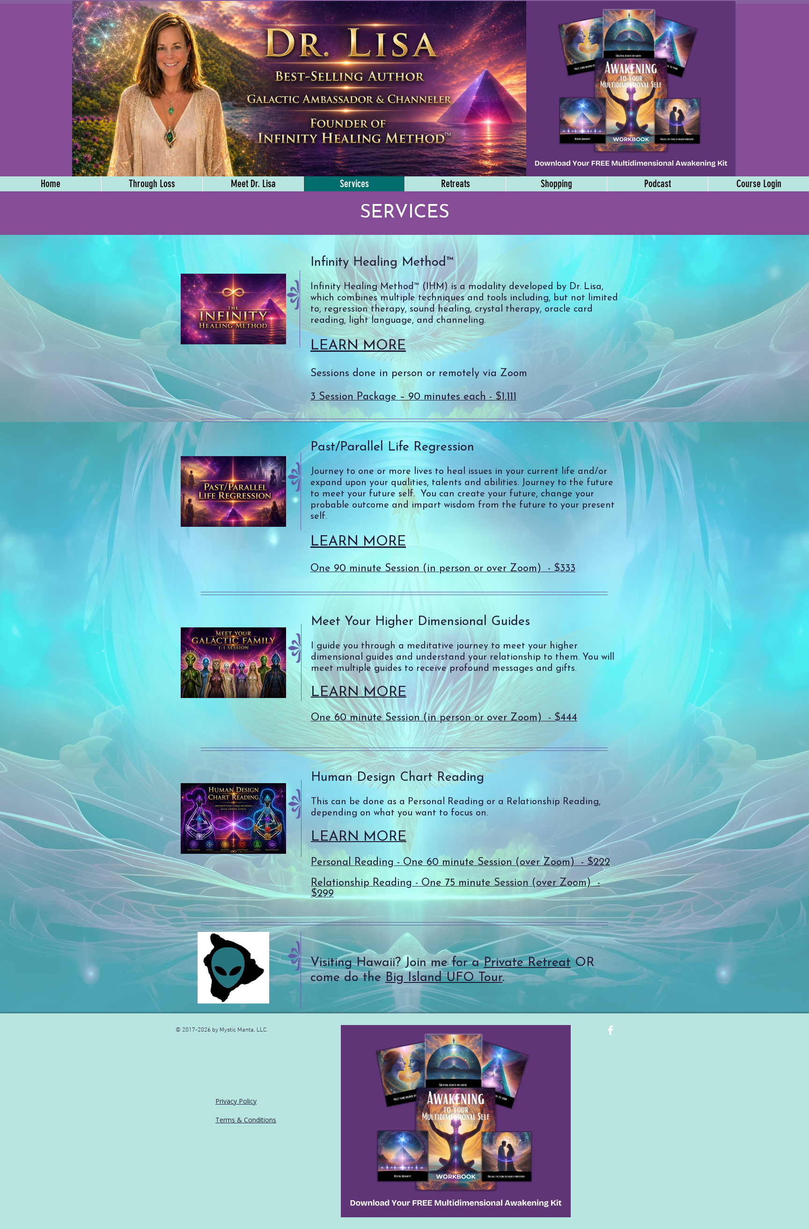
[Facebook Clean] (610, 1030)
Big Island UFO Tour (443, 978)
